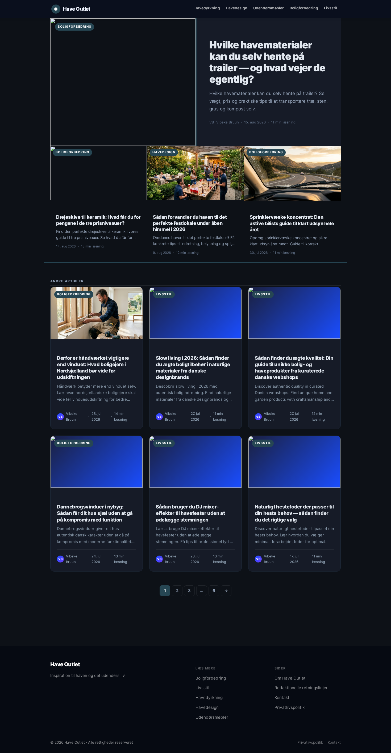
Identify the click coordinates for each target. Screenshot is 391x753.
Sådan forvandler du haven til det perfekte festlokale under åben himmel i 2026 (190, 223)
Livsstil (330, 8)
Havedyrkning (207, 8)
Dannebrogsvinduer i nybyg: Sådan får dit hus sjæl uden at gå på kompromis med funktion (95, 513)
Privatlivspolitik (289, 707)
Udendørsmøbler (268, 8)
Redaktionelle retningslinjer (301, 687)
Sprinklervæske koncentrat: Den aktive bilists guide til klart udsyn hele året (292, 223)
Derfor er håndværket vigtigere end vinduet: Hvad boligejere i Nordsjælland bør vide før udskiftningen (93, 367)
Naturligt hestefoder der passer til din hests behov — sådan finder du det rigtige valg (294, 513)
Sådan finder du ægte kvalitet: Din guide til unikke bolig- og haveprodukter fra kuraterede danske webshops (294, 367)
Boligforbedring (304, 8)
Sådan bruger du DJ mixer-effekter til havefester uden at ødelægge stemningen (190, 513)
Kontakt (281, 697)
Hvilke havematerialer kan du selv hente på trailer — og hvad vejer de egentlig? (267, 62)
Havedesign (236, 8)
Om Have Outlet (290, 678)
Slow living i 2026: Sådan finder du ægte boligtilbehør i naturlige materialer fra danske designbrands (193, 367)
